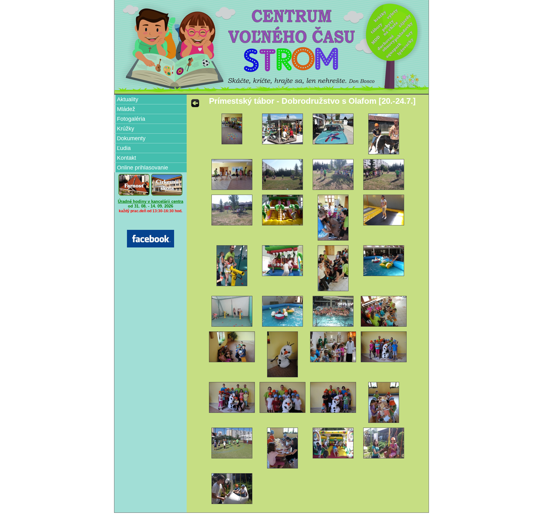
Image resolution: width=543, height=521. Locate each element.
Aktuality (127, 99)
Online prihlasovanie (142, 167)
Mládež (126, 109)
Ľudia (124, 148)
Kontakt (126, 158)
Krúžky (125, 128)
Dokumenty (131, 138)
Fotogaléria (131, 119)
